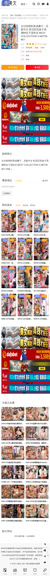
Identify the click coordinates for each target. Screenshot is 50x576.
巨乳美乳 (18, 15)
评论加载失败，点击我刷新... (25, 536)
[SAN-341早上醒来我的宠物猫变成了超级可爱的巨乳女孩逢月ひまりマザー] (12, 433)
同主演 (25, 205)
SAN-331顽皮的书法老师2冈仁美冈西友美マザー (19, 462)
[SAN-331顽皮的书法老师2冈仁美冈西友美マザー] (12, 453)
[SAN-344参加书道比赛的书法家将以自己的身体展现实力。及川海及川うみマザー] (12, 414)
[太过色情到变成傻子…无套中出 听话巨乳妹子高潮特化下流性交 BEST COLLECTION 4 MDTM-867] (9, 36)
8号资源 (19, 181)
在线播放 (6, 193)
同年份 (32, 205)
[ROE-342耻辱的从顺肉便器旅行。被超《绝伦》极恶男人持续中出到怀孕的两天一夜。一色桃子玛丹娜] (12, 511)
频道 (23, 4)
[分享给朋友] (44, 556)
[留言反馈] (43, 3)
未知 (36, 48)
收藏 (38, 67)
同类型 (18, 205)
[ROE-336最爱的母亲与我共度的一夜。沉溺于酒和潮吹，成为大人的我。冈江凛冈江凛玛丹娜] (12, 492)
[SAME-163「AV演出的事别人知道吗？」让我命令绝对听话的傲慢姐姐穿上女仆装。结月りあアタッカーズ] (12, 472)
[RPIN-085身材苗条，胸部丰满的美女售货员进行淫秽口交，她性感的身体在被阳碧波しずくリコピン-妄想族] (37, 433)
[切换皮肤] (44, 550)
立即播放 (13, 67)
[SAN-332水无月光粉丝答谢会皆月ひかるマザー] (37, 492)
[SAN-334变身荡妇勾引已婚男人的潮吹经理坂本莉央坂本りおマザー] (37, 511)
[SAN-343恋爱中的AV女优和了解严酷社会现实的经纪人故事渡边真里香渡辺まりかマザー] (37, 414)
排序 (46, 181)
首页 (11, 15)
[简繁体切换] (44, 544)
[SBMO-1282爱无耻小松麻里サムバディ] (37, 472)
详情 (8, 169)
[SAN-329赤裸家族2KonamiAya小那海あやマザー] (37, 453)
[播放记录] (38, 3)
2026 (42, 48)
